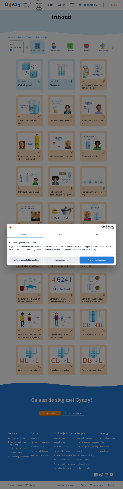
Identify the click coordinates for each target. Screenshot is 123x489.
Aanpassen (60, 260)
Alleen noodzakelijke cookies (26, 260)
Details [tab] (62, 234)
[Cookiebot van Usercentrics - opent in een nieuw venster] (103, 227)
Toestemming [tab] (25, 234)
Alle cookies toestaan (97, 260)
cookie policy (90, 249)
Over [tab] (97, 234)
